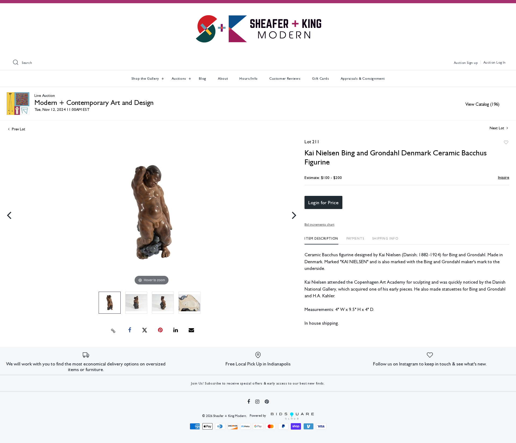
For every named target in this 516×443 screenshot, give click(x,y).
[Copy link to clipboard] (113, 330)
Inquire (503, 177)
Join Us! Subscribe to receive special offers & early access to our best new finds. (258, 383)
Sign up (472, 63)
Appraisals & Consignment (363, 78)
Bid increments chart (319, 224)
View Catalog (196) (482, 104)
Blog (203, 78)
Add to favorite (506, 142)
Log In (501, 62)
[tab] (321, 240)
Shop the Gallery (145, 78)
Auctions (179, 78)
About (223, 78)
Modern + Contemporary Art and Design (93, 102)
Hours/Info (248, 78)
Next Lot (497, 128)
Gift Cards (320, 78)
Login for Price (323, 202)
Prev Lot (18, 129)
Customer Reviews (284, 78)
